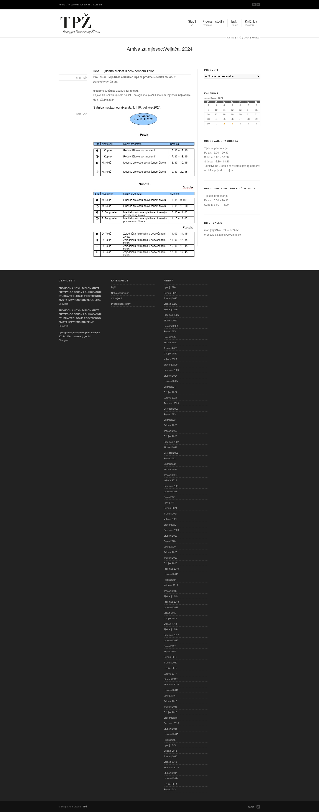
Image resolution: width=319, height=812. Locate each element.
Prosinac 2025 (171, 314)
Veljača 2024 (170, 397)
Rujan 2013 (170, 789)
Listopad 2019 (171, 574)
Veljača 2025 (170, 359)
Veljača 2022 (170, 480)
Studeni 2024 (170, 375)
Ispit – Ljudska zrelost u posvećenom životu (124, 70)
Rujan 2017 (170, 646)
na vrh (251, 806)
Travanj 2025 (170, 348)
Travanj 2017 (170, 662)
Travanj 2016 (170, 706)
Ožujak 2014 (170, 784)
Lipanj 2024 (170, 386)
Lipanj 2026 (170, 287)
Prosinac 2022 (171, 441)
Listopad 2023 (171, 408)
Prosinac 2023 (171, 403)
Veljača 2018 (170, 623)
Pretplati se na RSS (254, 4)
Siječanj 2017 (171, 679)
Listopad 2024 (171, 381)
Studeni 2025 (170, 320)
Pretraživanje (258, 4)
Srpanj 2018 (170, 612)
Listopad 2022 (171, 452)
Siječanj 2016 (171, 717)
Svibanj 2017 (170, 656)
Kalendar (98, 4)
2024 (246, 37)
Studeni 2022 (170, 447)
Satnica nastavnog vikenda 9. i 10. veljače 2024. (127, 107)
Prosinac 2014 (171, 767)
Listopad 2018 (171, 607)
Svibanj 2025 (170, 342)
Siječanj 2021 (171, 524)
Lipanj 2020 (170, 546)
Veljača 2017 (170, 673)
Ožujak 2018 (170, 618)
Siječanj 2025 (171, 364)
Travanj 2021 (170, 513)
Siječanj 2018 (171, 629)
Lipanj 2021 (170, 502)
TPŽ (239, 37)
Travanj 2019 (170, 590)
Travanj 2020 (170, 557)
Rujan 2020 (170, 541)
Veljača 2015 (170, 761)
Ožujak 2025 (170, 353)
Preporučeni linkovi (121, 303)
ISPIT (78, 77)
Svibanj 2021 (170, 507)
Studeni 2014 (170, 772)
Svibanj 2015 (170, 750)
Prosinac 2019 (171, 568)
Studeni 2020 (170, 535)
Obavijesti (116, 298)
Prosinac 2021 (171, 486)
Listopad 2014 (171, 778)
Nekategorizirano (120, 292)
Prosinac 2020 (171, 530)
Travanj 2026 (170, 298)
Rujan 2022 (170, 458)
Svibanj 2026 (170, 292)
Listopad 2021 (171, 491)
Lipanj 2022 (170, 463)
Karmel (230, 37)
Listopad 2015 (171, 734)
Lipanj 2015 (170, 745)
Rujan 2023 (170, 414)
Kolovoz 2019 (171, 585)
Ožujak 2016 (170, 712)
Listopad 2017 (171, 640)
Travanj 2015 (170, 756)
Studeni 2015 (170, 728)
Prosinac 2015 (171, 723)
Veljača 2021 (170, 519)
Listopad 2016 (171, 690)
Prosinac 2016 (171, 684)
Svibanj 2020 (170, 552)
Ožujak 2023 (170, 436)
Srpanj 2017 (170, 651)
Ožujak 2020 (170, 563)
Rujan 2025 (170, 331)
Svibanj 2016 (170, 701)
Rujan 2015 (170, 739)
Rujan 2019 (170, 579)
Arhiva (62, 4)
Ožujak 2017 (170, 668)
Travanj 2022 (170, 474)
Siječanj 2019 (171, 596)
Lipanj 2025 (170, 337)
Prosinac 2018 (171, 601)
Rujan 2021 (170, 497)
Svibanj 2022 (170, 469)
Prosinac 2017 (171, 635)
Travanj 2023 (170, 430)
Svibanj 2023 (170, 425)
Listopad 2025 (171, 325)
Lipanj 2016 (170, 695)
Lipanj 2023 (170, 419)
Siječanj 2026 (171, 309)
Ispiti (113, 287)
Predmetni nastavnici (79, 4)
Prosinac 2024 (171, 370)
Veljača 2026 (170, 303)
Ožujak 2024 (170, 392)
